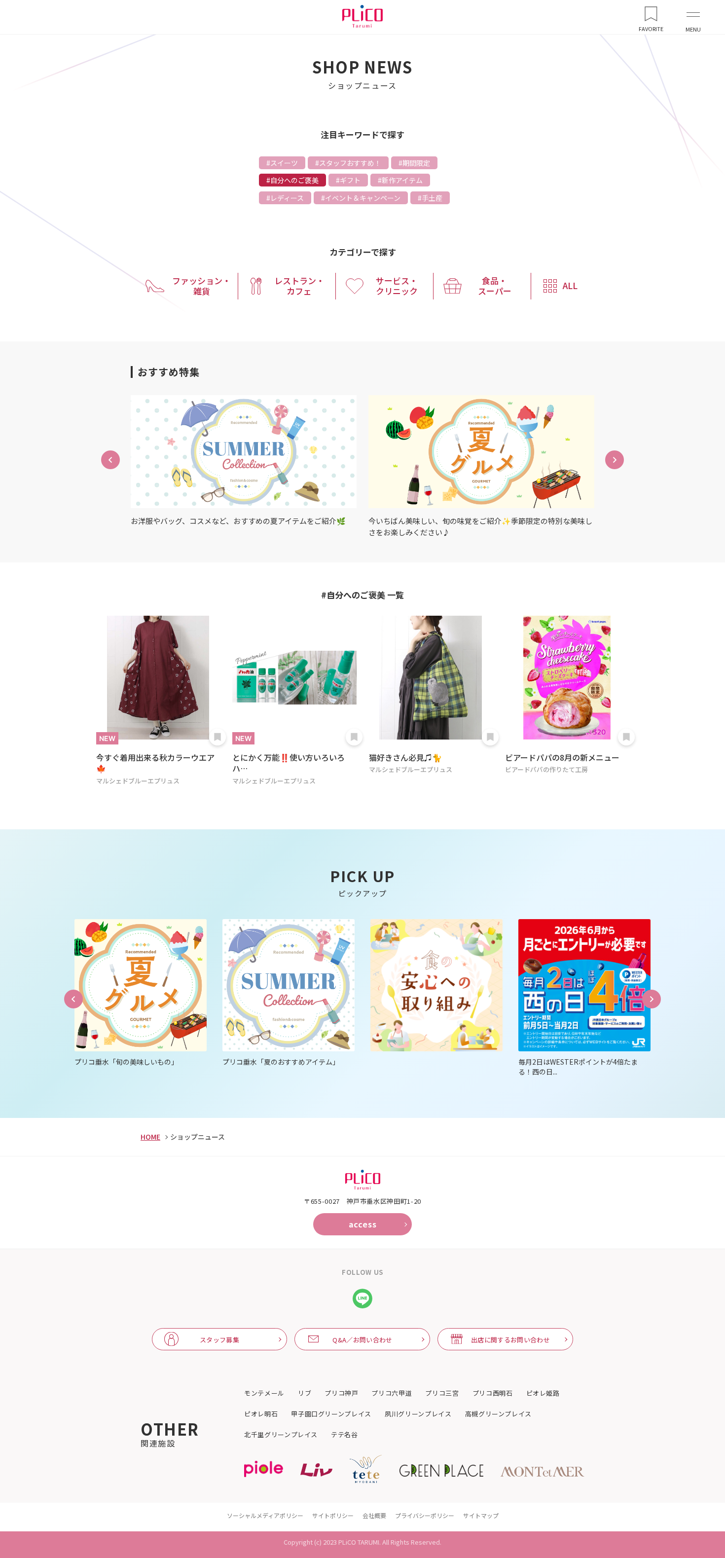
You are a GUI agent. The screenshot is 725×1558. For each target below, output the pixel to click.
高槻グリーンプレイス (498, 1414)
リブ (304, 1393)
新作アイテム (402, 180)
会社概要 (374, 1515)
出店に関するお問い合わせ (510, 1339)
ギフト (350, 180)
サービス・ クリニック (397, 285)
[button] (110, 459)
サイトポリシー (333, 1515)
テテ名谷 (344, 1434)
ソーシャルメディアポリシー (265, 1515)
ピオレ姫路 (543, 1393)
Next (651, 999)
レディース (287, 198)
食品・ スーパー (494, 285)
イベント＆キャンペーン (362, 198)
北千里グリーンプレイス (281, 1434)
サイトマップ (481, 1515)
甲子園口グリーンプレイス (331, 1414)
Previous (73, 999)
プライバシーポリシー (424, 1515)
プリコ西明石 (492, 1393)
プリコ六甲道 (391, 1393)
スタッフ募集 (219, 1339)
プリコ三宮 (442, 1393)
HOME (150, 1137)
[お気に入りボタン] (217, 737)
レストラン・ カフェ (299, 285)
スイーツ (284, 163)
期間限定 (416, 163)
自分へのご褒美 (294, 180)
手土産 (432, 198)
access (363, 1224)
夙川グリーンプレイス (418, 1414)
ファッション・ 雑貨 (201, 285)
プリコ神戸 (341, 1393)
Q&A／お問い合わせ (362, 1339)
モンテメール (264, 1393)
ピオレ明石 (261, 1414)
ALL (570, 285)
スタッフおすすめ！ (350, 163)
